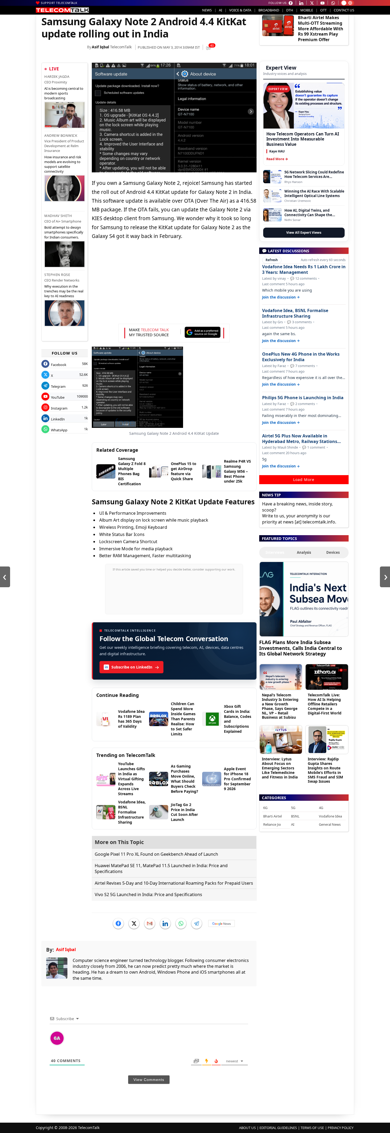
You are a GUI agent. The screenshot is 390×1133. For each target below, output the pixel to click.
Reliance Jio (272, 824)
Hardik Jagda (56, 76)
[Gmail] (149, 923)
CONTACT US (344, 10)
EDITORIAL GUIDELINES (278, 1127)
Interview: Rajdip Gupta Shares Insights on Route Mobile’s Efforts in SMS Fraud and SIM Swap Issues (325, 770)
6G (265, 807)
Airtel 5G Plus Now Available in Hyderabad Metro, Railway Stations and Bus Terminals (299, 438)
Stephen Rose (57, 274)
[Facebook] (118, 923)
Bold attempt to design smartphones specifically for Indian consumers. (63, 232)
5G (293, 807)
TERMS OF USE (312, 1127)
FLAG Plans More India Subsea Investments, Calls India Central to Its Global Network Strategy (300, 648)
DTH (289, 10)
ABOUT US (247, 1127)
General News (330, 824)
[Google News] (221, 923)
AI (220, 10)
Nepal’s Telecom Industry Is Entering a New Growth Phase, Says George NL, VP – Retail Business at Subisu (280, 706)
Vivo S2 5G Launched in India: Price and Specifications (148, 894)
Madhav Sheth (58, 215)
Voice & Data (240, 10)
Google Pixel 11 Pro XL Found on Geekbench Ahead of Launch (156, 854)
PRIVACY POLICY (340, 1127)
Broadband (268, 10)
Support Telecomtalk (59, 3)
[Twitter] (134, 923)
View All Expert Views (303, 232)
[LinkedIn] (165, 923)
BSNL (295, 816)
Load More (303, 479)
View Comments (148, 1079)
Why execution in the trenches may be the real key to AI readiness (63, 291)
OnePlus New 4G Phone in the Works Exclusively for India (301, 357)
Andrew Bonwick (60, 135)
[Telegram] (196, 923)
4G (321, 807)
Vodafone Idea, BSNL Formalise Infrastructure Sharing (295, 313)
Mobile (306, 10)
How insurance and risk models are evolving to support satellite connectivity (62, 164)
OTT (323, 10)
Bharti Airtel (272, 816)
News (207, 10)
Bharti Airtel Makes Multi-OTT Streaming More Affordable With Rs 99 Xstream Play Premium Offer (320, 28)
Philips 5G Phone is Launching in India (303, 398)
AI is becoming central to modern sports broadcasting (63, 93)
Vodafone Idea (330, 816)
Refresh (272, 260)
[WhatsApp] (181, 923)
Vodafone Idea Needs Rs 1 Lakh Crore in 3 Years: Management (304, 269)
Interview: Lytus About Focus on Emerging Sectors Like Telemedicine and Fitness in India (280, 767)
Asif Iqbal (100, 46)
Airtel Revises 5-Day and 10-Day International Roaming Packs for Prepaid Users (174, 883)
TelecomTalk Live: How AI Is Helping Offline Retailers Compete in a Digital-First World (324, 703)
